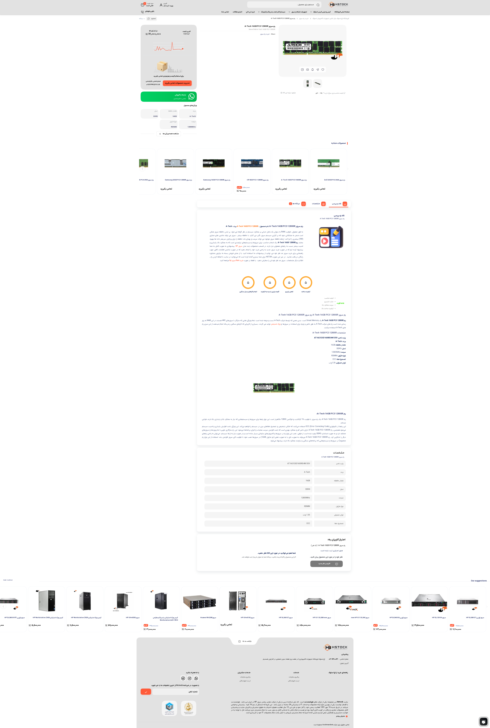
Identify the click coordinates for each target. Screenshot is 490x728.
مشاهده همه (8, 580)
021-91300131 (333, 659)
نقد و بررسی (336, 203)
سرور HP (239, 246)
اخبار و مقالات (237, 12)
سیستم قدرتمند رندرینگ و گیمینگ (273, 12)
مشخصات (316, 203)
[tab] (338, 203)
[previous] (347, 168)
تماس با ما (225, 12)
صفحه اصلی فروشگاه (342, 12)
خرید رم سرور (304, 18)
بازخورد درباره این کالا (289, 93)
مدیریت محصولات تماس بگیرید (177, 83)
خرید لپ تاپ (250, 12)
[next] (142, 168)
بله (321, 93)
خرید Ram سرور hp (236, 260)
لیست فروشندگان (293, 681)
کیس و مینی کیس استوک (322, 12)
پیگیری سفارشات (294, 677)
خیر (317, 93)
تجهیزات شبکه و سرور (299, 12)
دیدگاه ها (296, 203)
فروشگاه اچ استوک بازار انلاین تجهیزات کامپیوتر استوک (331, 18)
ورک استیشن (276, 324)
